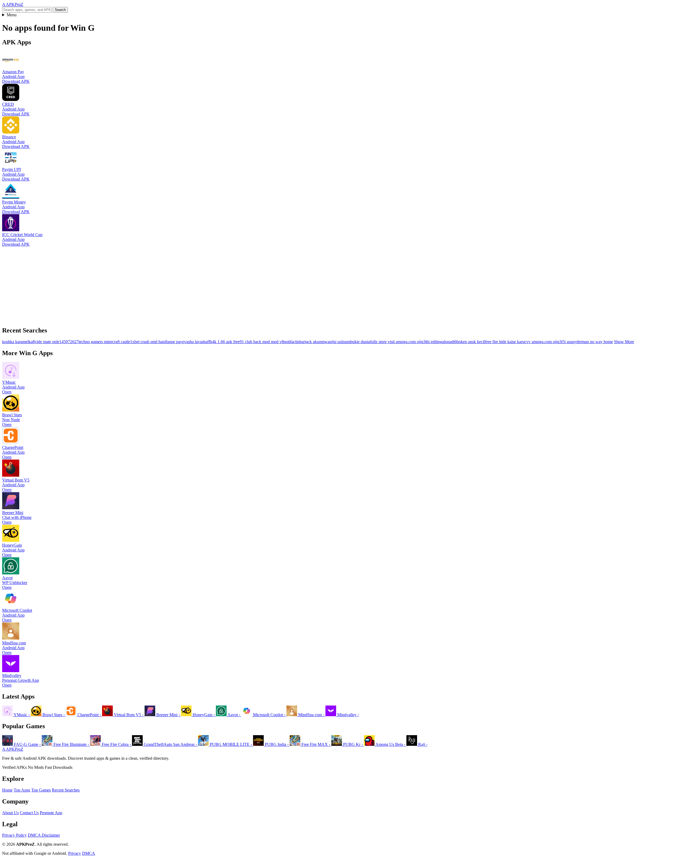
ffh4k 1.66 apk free (223, 341)
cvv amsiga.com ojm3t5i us (547, 341)
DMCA (88, 853)
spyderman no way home (591, 341)
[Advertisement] (162, 284)
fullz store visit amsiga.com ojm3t (398, 341)
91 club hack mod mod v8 (262, 341)
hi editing (434, 341)
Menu (12, 15)
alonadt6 (449, 341)
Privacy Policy (14, 835)
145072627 (69, 341)
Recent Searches (66, 790)
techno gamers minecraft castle (104, 341)
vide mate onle (47, 341)
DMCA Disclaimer (44, 835)
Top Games (41, 790)
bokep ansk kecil (471, 341)
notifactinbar (294, 341)
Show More (624, 341)
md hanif (159, 341)
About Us (10, 812)
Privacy (74, 853)
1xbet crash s (141, 341)
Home (7, 790)
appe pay (174, 341)
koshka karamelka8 (18, 341)
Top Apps (22, 790)
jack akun (313, 341)
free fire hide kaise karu (504, 341)
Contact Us (29, 812)
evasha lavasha (194, 341)
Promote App (51, 812)
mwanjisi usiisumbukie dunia (345, 341)
